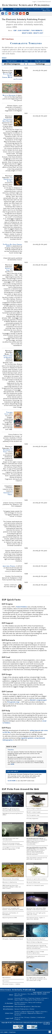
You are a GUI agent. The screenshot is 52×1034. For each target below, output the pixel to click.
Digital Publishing (28, 1011)
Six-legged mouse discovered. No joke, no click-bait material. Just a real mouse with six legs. (37, 979)
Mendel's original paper (38, 700)
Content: (11, 999)
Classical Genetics (25, 9)
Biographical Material (35, 1013)
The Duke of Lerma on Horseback (8, 355)
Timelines (36, 9)
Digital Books (19, 1000)
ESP (15, 30)
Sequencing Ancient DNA (10, 917)
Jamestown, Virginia (9, 566)
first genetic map (13, 702)
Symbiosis (30, 863)
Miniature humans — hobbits (11, 984)
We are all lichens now (33, 882)
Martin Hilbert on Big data (34, 942)
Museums (18, 1015)
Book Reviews (36, 1006)
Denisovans (6, 981)
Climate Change (7, 923)
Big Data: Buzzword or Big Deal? (36, 939)
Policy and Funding (34, 1002)
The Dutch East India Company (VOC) (12, 245)
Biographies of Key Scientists (34, 1000)
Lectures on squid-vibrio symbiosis (37, 879)
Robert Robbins (22, 607)
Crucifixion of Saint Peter (7, 120)
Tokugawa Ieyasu (8, 413)
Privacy (27, 1017)
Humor (32, 1009)
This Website (32, 994)
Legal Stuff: (10, 1018)
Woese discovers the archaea (11, 879)
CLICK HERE (12, 780)
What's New (45, 9)
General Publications (22, 1009)
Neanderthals (7, 977)
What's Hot (46, 10)
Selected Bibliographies (23, 1006)
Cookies (33, 1017)
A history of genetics (32, 818)
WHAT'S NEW (27, 33)
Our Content (22, 994)
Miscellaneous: (8, 1009)
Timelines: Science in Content (38, 998)
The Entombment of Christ (7, 450)
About (15, 9)
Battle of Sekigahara (9, 95)
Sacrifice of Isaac (8, 269)
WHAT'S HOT (38, 33)
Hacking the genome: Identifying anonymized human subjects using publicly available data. (37, 947)
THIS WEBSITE (36, 30)
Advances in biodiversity (10, 882)
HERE (12, 764)
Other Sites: (9, 1013)
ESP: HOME (4, 1032)
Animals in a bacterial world (35, 885)
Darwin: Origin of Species (34, 808)
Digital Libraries (41, 1011)
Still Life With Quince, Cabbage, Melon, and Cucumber (12, 76)
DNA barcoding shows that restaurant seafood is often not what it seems (12, 887)
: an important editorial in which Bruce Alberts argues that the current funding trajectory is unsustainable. (37, 841)
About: (11, 995)
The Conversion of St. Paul (8, 179)
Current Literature (21, 1002)
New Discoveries (20, 1004)
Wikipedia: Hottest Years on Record (13, 939)
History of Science (21, 1013)
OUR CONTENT (24, 30)
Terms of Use (19, 1017)
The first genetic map (33, 815)
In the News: (9, 1003)
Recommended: (8, 1006)
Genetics (18, 1011)
